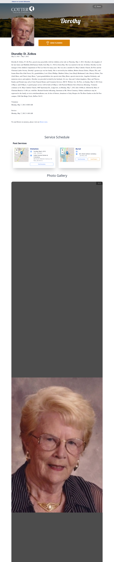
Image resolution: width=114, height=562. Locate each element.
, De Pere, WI (83, 155)
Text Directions (41, 164)
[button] (21, 153)
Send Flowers (94, 159)
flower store (43, 122)
